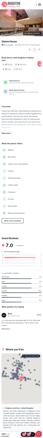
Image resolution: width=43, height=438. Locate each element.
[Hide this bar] (33, 434)
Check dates (35, 435)
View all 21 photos (33, 33)
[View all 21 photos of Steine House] (21, 22)
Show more (6, 133)
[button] (35, 380)
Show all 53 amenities (12, 221)
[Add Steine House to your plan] (34, 49)
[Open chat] (39, 434)
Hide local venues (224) (32, 356)
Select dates (5, 436)
